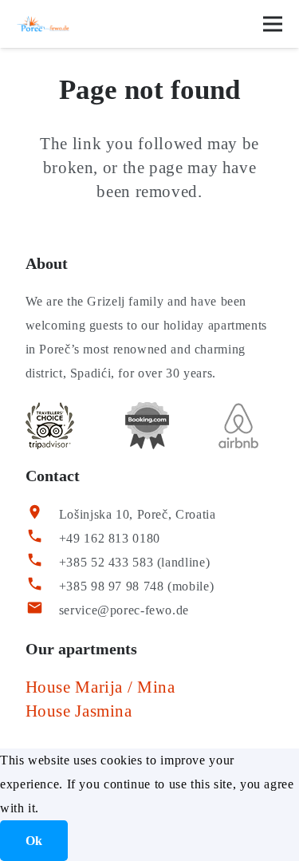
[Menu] (273, 24)
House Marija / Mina (100, 687)
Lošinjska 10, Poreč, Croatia (137, 514)
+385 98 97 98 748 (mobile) (136, 586)
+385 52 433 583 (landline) (134, 562)
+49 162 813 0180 (109, 538)
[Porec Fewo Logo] (43, 24)
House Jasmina (79, 711)
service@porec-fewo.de (124, 610)
